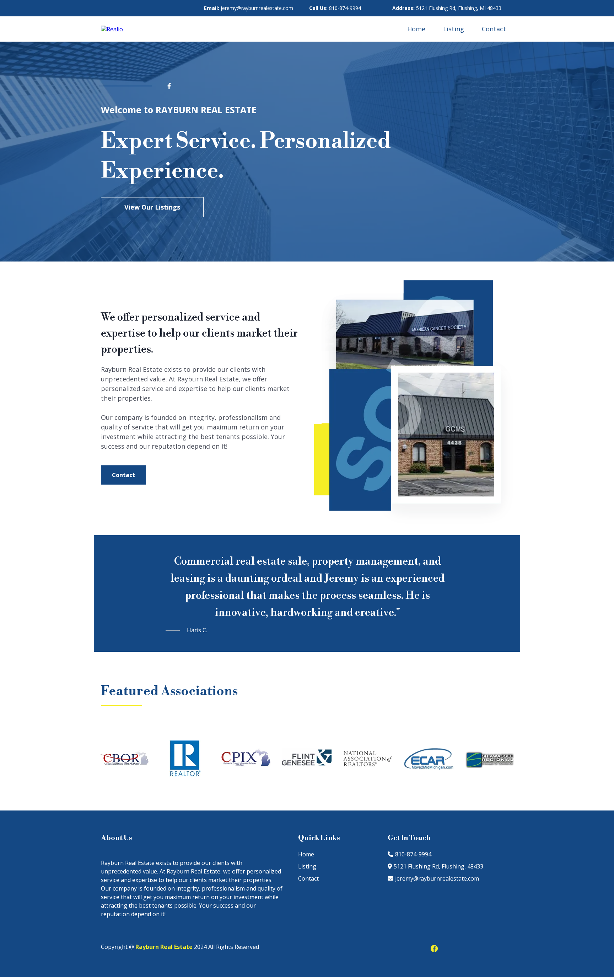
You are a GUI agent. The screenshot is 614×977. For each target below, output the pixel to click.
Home (416, 29)
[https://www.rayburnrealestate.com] (112, 29)
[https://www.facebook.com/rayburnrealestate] (183, 86)
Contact (494, 29)
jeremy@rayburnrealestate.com (248, 8)
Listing (453, 29)
